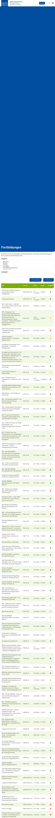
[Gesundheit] (27, 266)
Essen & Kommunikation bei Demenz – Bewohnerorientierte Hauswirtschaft (11, 330)
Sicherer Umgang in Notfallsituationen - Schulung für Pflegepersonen (10, 338)
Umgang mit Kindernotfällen (9, 782)
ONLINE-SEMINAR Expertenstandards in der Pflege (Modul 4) (10, 482)
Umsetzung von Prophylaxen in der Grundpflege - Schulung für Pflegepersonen (11, 346)
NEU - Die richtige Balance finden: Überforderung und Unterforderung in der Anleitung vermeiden (11, 750)
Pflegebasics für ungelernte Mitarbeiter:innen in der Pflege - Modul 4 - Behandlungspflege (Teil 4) (11, 688)
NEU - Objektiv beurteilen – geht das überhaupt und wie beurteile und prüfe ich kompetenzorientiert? (11, 605)
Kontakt (42, 3)
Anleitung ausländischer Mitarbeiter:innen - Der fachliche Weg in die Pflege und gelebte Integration (12, 561)
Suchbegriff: (4, 272)
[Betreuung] (27, 261)
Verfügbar (50, 285)
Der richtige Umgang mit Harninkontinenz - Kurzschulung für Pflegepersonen (11, 742)
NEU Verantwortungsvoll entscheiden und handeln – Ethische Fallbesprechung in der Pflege (11, 445)
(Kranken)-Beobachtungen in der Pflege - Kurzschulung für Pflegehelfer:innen (10, 735)
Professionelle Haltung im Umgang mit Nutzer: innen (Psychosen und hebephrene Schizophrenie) (11, 814)
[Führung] (27, 264)
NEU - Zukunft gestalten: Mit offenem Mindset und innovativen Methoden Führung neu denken (12, 408)
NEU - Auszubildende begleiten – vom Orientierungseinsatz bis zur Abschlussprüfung (12, 401)
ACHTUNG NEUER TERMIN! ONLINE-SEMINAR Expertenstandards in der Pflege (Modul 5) (12, 387)
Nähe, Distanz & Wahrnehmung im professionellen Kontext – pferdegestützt (11, 292)
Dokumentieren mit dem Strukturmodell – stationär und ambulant (10, 535)
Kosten (42, 285)
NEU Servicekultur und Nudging (10, 542)
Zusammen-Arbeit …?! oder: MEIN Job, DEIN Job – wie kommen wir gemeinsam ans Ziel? (11, 498)
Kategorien (4, 258)
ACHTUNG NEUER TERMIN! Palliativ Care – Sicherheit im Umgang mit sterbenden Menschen (11, 770)
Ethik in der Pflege (7, 808)
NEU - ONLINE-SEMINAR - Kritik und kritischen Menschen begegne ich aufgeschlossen (11, 695)
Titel (3, 285)
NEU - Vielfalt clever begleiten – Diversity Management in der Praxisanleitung (10, 490)
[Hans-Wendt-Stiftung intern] (27, 267)
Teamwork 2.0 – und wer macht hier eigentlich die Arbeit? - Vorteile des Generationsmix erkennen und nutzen (12, 528)
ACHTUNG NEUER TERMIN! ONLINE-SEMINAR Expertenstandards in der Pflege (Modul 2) (12, 680)
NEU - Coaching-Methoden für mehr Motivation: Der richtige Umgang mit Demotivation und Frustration (11, 514)
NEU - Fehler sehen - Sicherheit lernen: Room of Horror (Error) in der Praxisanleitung (11, 305)
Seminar (25, 285)
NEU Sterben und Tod (7, 611)
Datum (35, 285)
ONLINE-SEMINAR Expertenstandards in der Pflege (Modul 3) (10, 617)
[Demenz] (27, 263)
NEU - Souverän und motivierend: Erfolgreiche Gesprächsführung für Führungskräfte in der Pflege (11, 416)
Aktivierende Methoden (8, 299)
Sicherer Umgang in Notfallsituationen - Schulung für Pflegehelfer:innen (10, 569)
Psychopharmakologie (8, 804)
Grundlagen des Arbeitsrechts (10, 641)
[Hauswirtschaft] (27, 269)
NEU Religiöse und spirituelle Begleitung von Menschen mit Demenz (9, 506)
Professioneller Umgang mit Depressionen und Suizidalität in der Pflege (11, 634)
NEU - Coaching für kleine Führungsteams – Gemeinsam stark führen (11, 379)
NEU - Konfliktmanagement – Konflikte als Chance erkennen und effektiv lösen (11, 703)
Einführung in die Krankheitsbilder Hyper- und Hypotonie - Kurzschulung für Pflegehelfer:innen (12, 548)
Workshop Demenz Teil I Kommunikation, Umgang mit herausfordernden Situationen (10, 798)
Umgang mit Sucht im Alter (9, 729)
